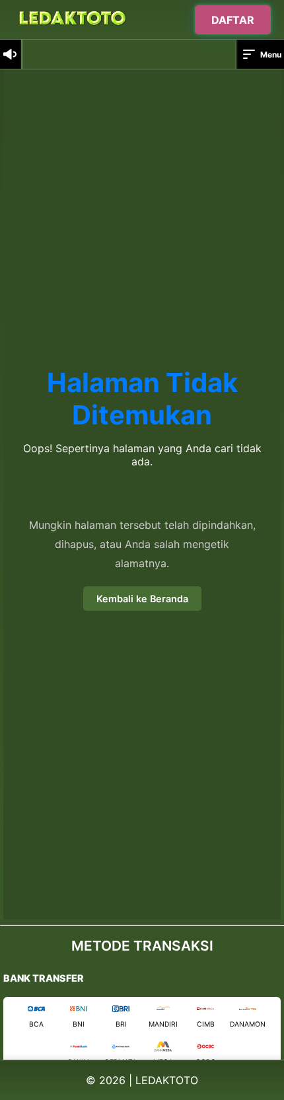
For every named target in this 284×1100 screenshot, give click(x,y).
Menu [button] (270, 54)
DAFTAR (232, 19)
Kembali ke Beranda (142, 598)
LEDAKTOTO (166, 1080)
